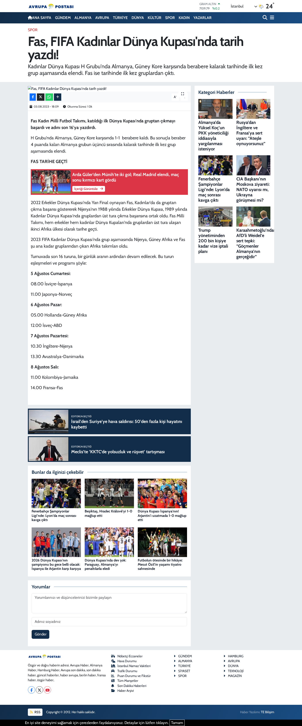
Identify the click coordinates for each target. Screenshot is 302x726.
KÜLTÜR (154, 17)
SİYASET (184, 671)
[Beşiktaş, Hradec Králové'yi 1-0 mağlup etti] (109, 493)
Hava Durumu (127, 661)
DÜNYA (138, 17)
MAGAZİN (235, 676)
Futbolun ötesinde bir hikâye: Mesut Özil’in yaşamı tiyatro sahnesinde (160, 564)
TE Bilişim (267, 712)
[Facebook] (31, 690)
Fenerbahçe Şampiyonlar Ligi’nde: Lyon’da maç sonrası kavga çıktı (54, 515)
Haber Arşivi (125, 691)
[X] (39, 690)
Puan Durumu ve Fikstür (134, 676)
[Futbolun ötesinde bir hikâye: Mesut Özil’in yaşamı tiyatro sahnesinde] (162, 542)
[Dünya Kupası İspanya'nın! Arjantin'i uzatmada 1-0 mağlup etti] (162, 493)
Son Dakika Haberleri (131, 686)
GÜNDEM (63, 17)
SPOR (170, 17)
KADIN (184, 17)
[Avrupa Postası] (51, 6)
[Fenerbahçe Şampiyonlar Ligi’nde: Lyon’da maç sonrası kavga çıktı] (56, 493)
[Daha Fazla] (57, 97)
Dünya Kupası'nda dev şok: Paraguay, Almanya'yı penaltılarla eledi (105, 564)
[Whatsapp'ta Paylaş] (49, 97)
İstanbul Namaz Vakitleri (134, 666)
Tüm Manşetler (127, 681)
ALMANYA (83, 17)
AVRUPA (102, 17)
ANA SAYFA (41, 17)
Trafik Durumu (127, 671)
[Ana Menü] (271, 18)
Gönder (40, 634)
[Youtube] (47, 690)
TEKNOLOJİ (236, 671)
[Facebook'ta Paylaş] (33, 97)
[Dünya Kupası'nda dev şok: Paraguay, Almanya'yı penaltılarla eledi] (109, 542)
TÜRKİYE (120, 17)
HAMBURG (235, 656)
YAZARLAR (202, 17)
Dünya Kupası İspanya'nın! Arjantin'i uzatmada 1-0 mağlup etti (162, 515)
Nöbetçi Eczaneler (130, 656)
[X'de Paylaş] (40, 97)
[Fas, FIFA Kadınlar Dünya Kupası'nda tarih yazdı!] (109, 89)
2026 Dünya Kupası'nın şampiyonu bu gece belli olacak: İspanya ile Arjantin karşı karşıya (56, 564)
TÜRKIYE (184, 666)
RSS (37, 712)
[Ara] (265, 18)
